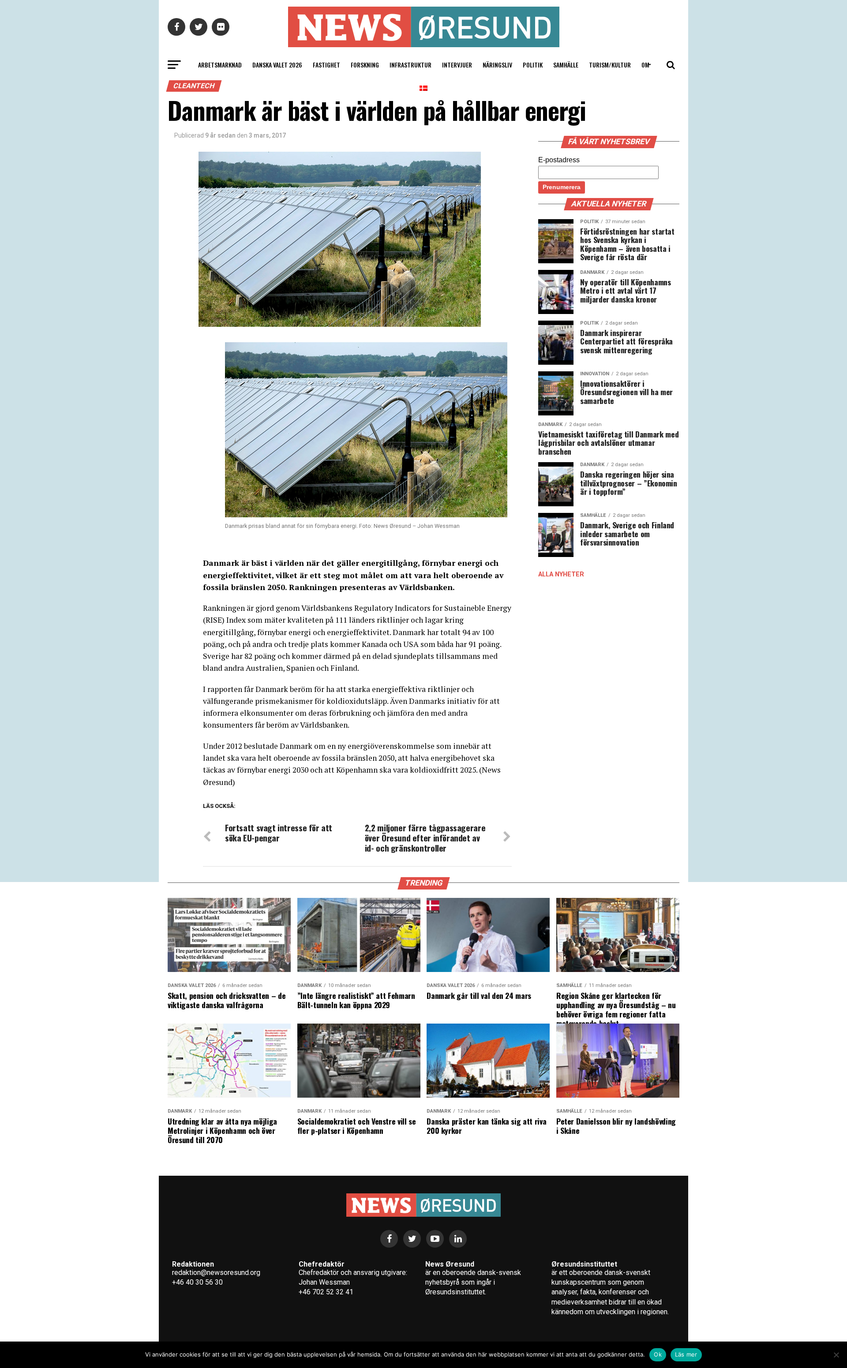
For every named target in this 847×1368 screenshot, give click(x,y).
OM (645, 64)
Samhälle (565, 64)
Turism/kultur (610, 64)
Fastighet (326, 64)
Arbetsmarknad (220, 64)
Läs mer (686, 1354)
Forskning (365, 64)
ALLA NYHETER (561, 574)
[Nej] (836, 1354)
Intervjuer (457, 64)
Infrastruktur (410, 64)
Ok (658, 1354)
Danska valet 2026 (277, 64)
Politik (533, 64)
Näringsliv (497, 64)
